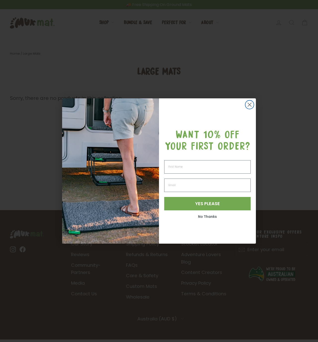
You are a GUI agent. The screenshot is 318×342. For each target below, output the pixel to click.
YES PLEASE (207, 203)
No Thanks (207, 216)
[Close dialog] (249, 104)
